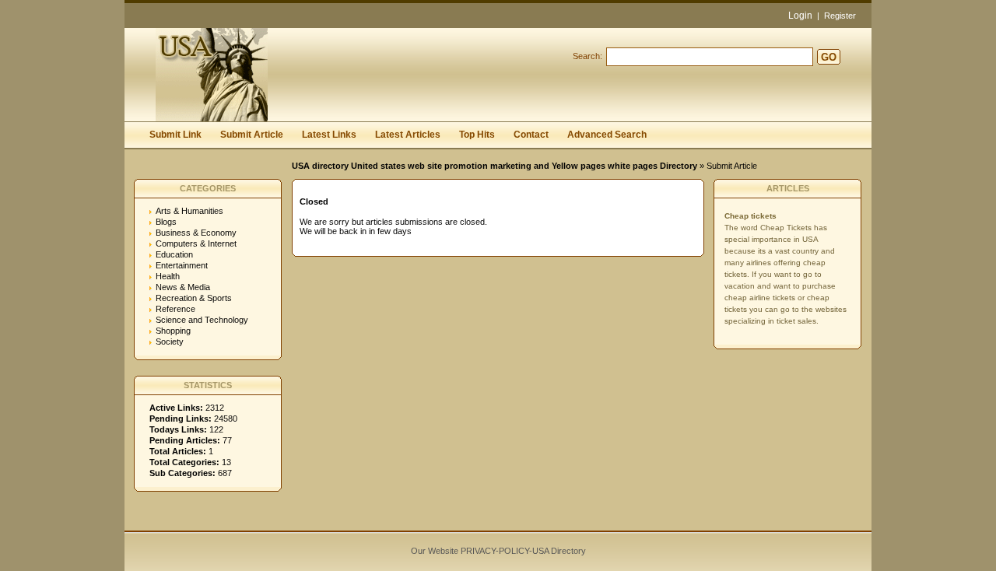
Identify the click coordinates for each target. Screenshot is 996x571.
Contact (531, 134)
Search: (587, 56)
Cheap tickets (750, 216)
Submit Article (251, 134)
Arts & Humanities (189, 210)
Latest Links (329, 134)
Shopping (173, 330)
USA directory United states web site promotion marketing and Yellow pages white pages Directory (494, 165)
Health (168, 276)
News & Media (183, 287)
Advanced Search (607, 134)
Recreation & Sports (194, 298)
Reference (175, 309)
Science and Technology (202, 319)
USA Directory (559, 550)
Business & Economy (196, 232)
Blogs (166, 221)
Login (800, 15)
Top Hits (477, 134)
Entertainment (182, 265)
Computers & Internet (196, 243)
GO (828, 57)
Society (170, 341)
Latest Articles (407, 134)
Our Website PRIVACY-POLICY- (471, 550)
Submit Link (175, 134)
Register (840, 15)
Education (174, 254)
